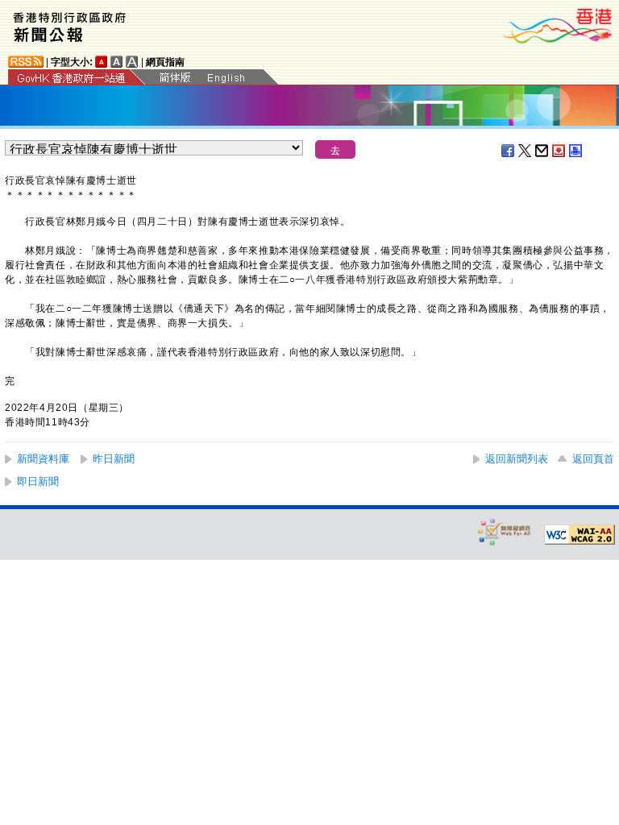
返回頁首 (593, 459)
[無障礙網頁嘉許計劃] (505, 531)
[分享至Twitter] (525, 150)
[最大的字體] (132, 62)
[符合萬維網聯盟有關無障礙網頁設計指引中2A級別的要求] (579, 534)
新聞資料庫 (43, 459)
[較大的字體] (116, 62)
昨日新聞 (114, 459)
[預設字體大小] (101, 62)
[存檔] (559, 150)
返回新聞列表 (516, 459)
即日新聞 (38, 481)
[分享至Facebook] (508, 150)
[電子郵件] (542, 150)
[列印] (576, 150)
